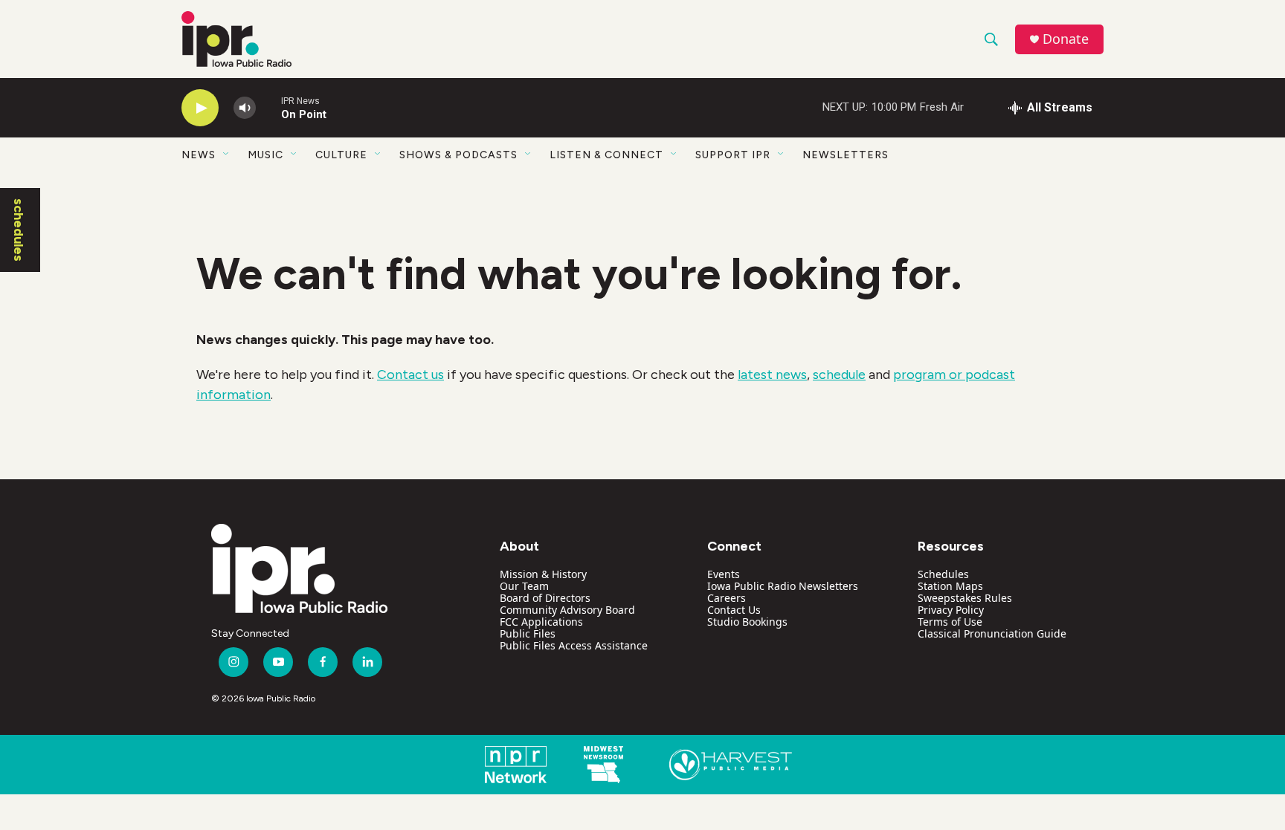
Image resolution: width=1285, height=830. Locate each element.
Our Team (524, 586)
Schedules (943, 574)
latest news (772, 374)
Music (265, 155)
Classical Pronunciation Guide (992, 633)
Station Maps (950, 586)
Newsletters (845, 155)
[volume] (244, 108)
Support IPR (732, 155)
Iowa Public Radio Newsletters (782, 586)
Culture (341, 155)
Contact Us (734, 610)
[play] (200, 108)
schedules (18, 230)
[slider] (268, 107)
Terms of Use (950, 622)
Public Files (527, 633)
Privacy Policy (951, 610)
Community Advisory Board (567, 610)
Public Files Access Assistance (574, 645)
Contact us (410, 374)
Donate (1066, 39)
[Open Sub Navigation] (227, 155)
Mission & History (543, 574)
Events (723, 574)
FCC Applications (541, 622)
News (198, 155)
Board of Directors (545, 598)
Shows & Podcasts (458, 155)
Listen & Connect (606, 155)
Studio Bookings (747, 622)
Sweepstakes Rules (965, 598)
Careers (726, 598)
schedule (839, 374)
